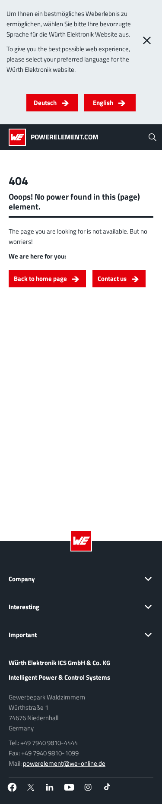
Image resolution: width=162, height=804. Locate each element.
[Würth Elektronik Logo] (20, 137)
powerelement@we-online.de (64, 763)
